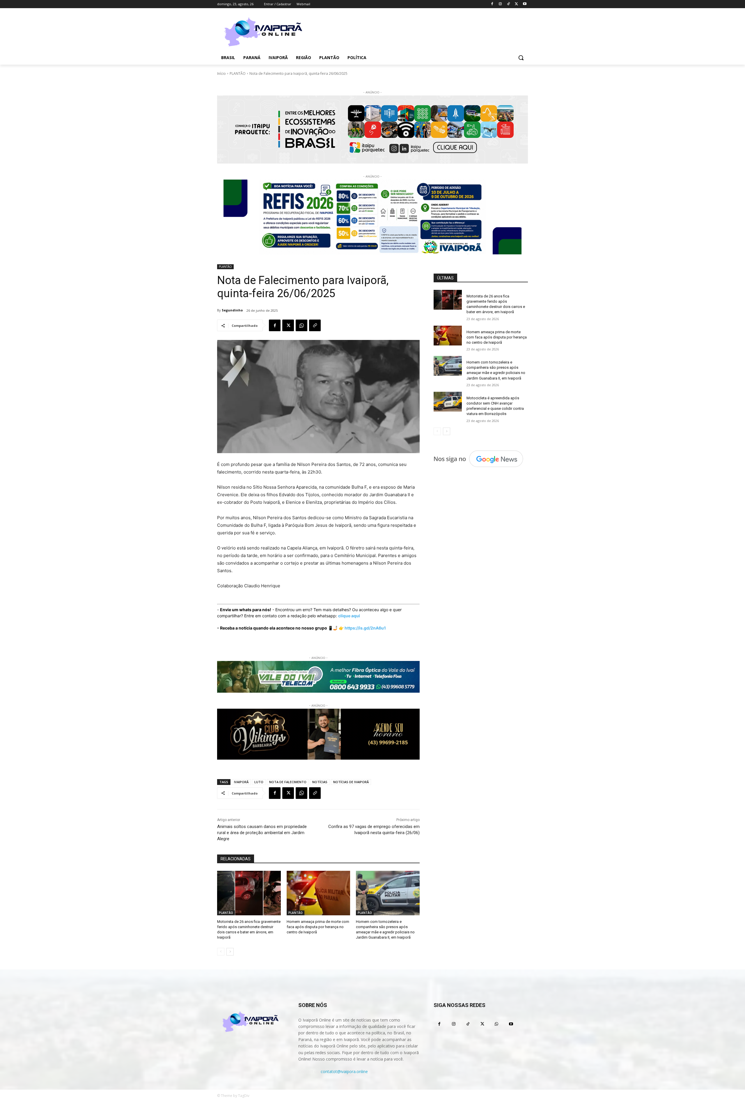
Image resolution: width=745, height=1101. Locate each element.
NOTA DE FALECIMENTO (287, 782)
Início (221, 73)
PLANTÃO (238, 73)
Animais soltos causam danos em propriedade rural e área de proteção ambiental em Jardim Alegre (262, 832)
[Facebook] (492, 4)
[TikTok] (508, 4)
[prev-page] (220, 951)
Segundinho (232, 310)
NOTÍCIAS (319, 782)
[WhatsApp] (301, 325)
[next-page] (230, 951)
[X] (516, 4)
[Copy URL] (315, 325)
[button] (521, 58)
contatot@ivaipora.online (344, 1071)
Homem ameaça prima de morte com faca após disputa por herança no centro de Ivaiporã (318, 926)
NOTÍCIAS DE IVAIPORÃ (351, 782)
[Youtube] (524, 4)
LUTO (258, 782)
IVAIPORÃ (241, 782)
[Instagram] (500, 4)
